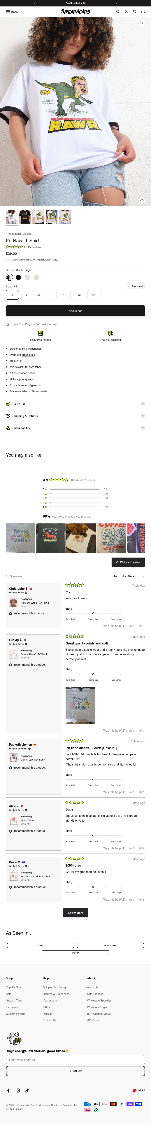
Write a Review (132, 563)
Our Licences (95, 994)
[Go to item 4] (51, 217)
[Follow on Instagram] (17, 1090)
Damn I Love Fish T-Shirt (33, 759)
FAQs (46, 1007)
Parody (75, 952)
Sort (116, 576)
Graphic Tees (110, 945)
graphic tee (28, 354)
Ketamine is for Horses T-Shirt (35, 878)
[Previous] (34, 3)
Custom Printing (15, 1014)
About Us (92, 987)
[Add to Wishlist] (142, 200)
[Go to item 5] (65, 217)
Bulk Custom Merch (99, 1014)
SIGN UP (76, 1071)
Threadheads (34, 348)
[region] (75, 538)
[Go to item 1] (12, 217)
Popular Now (13, 987)
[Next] (116, 3)
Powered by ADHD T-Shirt (34, 655)
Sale (8, 994)
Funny (40, 945)
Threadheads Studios (18, 233)
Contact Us (50, 1020)
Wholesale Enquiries (99, 1000)
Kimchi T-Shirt (28, 822)
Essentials (12, 1007)
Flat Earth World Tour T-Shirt (35, 604)
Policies (47, 1014)
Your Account (51, 1000)
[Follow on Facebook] (8, 1090)
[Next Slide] (142, 538)
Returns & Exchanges (56, 994)
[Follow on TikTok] (27, 1090)
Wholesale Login (97, 1007)
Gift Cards (93, 1020)
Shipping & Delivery (54, 987)
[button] (75, 246)
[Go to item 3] (38, 217)
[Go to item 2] (25, 217)
